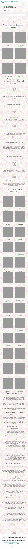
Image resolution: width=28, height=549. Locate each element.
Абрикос (20, 239)
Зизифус (8, 315)
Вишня (8, 239)
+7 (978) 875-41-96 (8, 6)
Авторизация (24, 2)
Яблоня (20, 209)
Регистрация (23, 3)
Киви (7, 330)
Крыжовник (20, 376)
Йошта (20, 360)
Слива (8, 254)
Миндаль (20, 391)
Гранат (20, 345)
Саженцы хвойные (7, 76)
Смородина (8, 360)
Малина (8, 376)
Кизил (20, 315)
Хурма (20, 285)
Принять (14, 546)
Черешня (20, 224)
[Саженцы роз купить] (7, 37)
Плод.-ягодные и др (7, 60)
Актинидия (20, 330)
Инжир (8, 345)
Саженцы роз (7, 45)
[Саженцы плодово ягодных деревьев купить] (7, 53)
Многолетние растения (21, 77)
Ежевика (7, 391)
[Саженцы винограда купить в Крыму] (20, 37)
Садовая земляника (20, 60)
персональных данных (14, 543)
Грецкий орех (20, 300)
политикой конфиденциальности (11, 542)
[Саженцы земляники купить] (20, 53)
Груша (8, 224)
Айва (7, 285)
